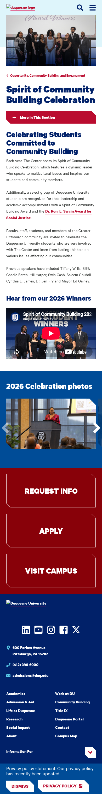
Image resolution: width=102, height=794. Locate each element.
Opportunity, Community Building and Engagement (47, 75)
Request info (51, 491)
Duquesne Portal (69, 718)
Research (14, 718)
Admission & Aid (20, 701)
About (11, 735)
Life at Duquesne (20, 710)
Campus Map (66, 735)
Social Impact (18, 727)
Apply (51, 531)
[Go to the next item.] (97, 427)
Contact (62, 727)
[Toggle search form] (80, 7)
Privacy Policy (60, 786)
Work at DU (65, 693)
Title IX (61, 710)
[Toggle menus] (92, 7)
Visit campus (51, 571)
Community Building (72, 701)
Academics (15, 693)
